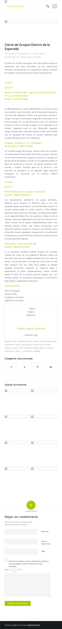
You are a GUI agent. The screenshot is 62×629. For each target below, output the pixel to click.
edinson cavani (11, 348)
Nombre (46, 531)
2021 (15, 341)
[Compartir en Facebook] (11, 367)
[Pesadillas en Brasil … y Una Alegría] (18, 454)
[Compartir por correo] (50, 367)
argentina (9, 344)
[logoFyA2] (26, 6)
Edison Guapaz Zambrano (31, 57)
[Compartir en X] (24, 367)
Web (43, 551)
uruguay (36, 351)
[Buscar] (46, 6)
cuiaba (36, 344)
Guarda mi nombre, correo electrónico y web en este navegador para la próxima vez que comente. (29, 563)
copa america (27, 344)
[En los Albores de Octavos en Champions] (44, 480)
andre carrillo (39, 341)
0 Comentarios (23, 54)
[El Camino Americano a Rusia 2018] (18, 402)
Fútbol (36, 54)
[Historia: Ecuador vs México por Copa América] (18, 480)
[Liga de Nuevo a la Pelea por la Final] (18, 428)
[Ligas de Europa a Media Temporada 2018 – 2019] (44, 402)
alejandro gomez (25, 341)
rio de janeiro (27, 351)
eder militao (45, 344)
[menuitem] (46, 6)
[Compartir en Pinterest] (37, 367)
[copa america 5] (31, 30)
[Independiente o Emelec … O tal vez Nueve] (44, 428)
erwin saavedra (25, 348)
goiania (36, 348)
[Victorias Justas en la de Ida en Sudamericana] (44, 454)
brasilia (17, 344)
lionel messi (10, 351)
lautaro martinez (47, 348)
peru (18, 351)
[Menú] (53, 6)
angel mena (51, 341)
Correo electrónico (46, 544)
